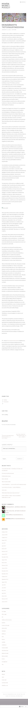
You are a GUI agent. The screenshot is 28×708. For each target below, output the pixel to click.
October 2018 (4, 532)
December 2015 (5, 570)
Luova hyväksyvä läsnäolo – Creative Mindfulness (11, 487)
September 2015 (5, 579)
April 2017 (4, 545)
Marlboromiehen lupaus (6, 476)
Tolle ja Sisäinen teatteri (6, 481)
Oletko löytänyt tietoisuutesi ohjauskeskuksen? (10, 492)
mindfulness (4, 644)
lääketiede (4, 631)
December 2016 (5, 557)
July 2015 (4, 584)
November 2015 (5, 573)
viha (2, 664)
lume (3, 636)
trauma (3, 658)
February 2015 (5, 598)
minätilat (3, 642)
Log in (3, 677)
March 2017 (4, 548)
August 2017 (4, 540)
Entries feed (4, 679)
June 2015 (4, 587)
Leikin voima (4, 490)
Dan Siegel (4, 611)
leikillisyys (4, 633)
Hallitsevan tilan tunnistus (7, 619)
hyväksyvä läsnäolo (5, 625)
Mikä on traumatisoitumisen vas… (16, 514)
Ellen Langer (4, 614)
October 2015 (4, 576)
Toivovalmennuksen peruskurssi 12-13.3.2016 (8, 436)
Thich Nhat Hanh (5, 650)
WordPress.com (5, 685)
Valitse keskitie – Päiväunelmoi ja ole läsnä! (21, 435)
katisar (14, 29)
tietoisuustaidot (5, 656)
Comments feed (5, 682)
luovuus (3, 639)
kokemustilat (4, 628)
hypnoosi (3, 622)
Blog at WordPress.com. (9, 694)
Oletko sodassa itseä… (10, 510)
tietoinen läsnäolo (5, 653)
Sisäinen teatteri (5, 647)
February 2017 (5, 551)
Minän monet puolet (6, 6)
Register (3, 674)
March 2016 (4, 562)
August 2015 (4, 582)
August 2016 (4, 559)
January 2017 (4, 554)
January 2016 (4, 568)
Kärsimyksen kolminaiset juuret (8, 473)
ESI (2, 617)
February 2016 (5, 565)
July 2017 (4, 543)
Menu (24, 2)
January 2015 (4, 601)
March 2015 (4, 596)
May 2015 (4, 590)
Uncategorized (11, 424)
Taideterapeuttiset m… (10, 506)
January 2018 (4, 534)
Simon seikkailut (5, 478)
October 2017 (4, 537)
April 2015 (4, 593)
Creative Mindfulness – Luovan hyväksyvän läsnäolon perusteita (14, 484)
